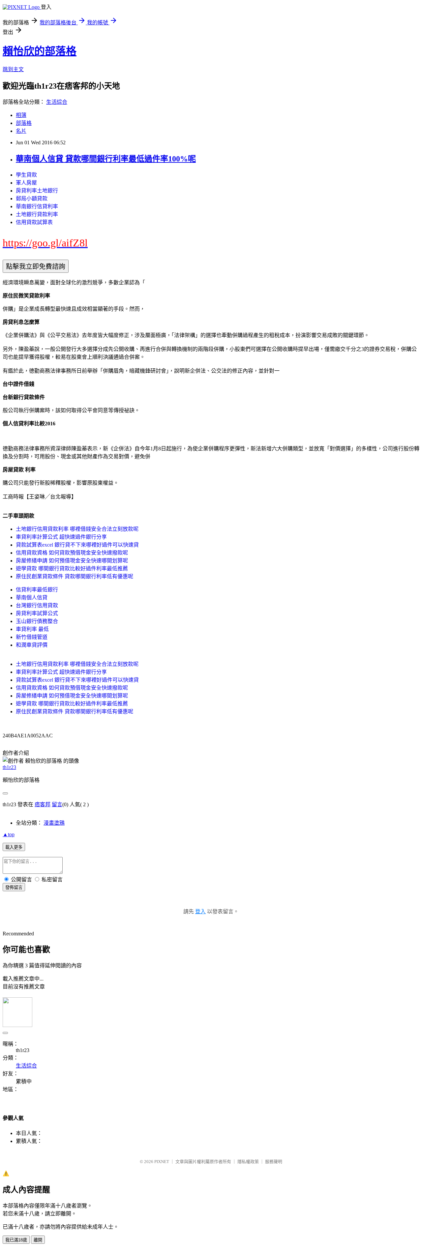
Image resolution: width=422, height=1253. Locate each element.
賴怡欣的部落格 (39, 51)
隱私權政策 (248, 1161)
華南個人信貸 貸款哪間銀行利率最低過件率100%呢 (106, 159)
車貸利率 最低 (32, 629)
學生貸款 (26, 175)
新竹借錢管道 (31, 637)
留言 (57, 804)
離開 (38, 1240)
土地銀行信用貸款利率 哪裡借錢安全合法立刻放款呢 (77, 529)
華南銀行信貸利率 (37, 206)
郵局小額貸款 (31, 198)
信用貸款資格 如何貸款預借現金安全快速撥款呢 (72, 552)
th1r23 (9, 767)
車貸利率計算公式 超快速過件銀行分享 (61, 537)
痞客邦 (42, 804)
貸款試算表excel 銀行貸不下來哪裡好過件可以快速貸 (77, 545)
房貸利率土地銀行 (37, 190)
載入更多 (13, 847)
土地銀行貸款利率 (37, 214)
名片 (21, 131)
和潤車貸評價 (31, 645)
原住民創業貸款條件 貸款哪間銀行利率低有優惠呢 (74, 576)
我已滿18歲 (16, 1240)
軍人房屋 (26, 182)
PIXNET (161, 1161)
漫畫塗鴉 (54, 823)
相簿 (21, 115)
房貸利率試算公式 (37, 613)
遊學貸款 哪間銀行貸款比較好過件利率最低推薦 (72, 568)
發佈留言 (13, 887)
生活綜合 (56, 102)
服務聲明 (273, 1161)
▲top (9, 834)
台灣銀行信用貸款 (37, 605)
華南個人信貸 (31, 597)
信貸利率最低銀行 (37, 589)
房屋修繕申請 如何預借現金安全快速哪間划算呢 (72, 560)
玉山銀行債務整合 (37, 621)
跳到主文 (13, 69)
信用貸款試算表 (34, 222)
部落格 (24, 123)
